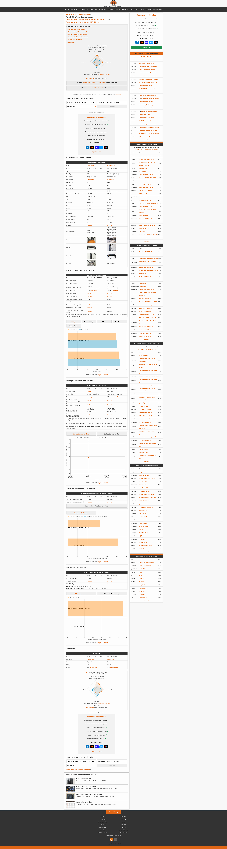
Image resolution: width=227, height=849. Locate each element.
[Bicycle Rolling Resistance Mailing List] (115, 841)
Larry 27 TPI (142, 585)
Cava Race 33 (142, 286)
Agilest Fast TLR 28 (144, 222)
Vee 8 (140, 572)
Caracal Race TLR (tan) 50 (146, 326)
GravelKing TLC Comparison (148, 111)
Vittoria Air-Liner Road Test (146, 108)
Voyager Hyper (143, 481)
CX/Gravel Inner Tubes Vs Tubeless (148, 79)
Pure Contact (142, 513)
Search (136, 10)
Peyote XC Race (143, 449)
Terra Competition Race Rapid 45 (147, 322)
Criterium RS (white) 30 (145, 238)
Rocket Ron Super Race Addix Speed (147, 444)
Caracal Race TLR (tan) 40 (146, 267)
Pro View (148, 10)
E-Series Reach (143, 517)
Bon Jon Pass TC (143, 472)
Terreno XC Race (143, 406)
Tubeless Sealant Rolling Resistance (149, 127)
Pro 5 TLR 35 (142, 273)
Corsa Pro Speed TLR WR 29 (146, 159)
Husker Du (142, 581)
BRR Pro (123, 816)
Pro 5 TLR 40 (142, 283)
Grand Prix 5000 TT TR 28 (146, 174)
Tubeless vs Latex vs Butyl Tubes (148, 130)
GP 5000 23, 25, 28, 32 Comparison (148, 124)
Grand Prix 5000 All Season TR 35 (148, 302)
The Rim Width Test (144, 114)
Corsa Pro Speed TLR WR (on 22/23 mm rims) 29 (147, 163)
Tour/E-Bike (102, 10)
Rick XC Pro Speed (144, 394)
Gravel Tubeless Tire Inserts (147, 69)
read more (118, 94)
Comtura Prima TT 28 (145, 200)
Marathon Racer (143, 533)
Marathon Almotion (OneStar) (147, 478)
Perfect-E (141, 548)
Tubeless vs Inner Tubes (145, 137)
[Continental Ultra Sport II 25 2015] (111, 242)
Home (67, 10)
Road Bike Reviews (77, 769)
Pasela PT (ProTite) (144, 501)
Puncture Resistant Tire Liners (147, 73)
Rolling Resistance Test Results (77, 34)
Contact (123, 824)
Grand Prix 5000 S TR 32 (145, 255)
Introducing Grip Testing (146, 105)
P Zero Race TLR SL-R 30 (145, 184)
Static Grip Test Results (75, 39)
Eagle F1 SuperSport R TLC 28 (147, 225)
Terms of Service (123, 830)
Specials (117, 10)
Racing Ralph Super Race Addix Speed (148, 457)
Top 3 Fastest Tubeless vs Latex (148, 95)
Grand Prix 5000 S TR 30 (145, 215)
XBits (114, 844)
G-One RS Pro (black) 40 (145, 308)
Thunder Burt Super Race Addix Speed (148, 371)
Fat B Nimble (142, 594)
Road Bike (73, 10)
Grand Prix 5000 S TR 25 (145, 219)
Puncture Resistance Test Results (78, 37)
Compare (87, 769)
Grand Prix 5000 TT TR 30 (146, 187)
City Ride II (142, 539)
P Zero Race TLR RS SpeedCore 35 (148, 270)
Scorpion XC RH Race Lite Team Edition (148, 366)
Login (142, 10)
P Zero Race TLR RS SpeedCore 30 (148, 203)
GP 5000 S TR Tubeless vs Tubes (147, 89)
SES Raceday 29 (143, 194)
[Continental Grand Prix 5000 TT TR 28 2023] (91, 242)
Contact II (141, 529)
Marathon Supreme (144, 491)
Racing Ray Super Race (145, 412)
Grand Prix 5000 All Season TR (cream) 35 (147, 294)
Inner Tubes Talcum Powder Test (148, 66)
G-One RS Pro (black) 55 (145, 419)
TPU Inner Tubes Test (145, 60)
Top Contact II (143, 523)
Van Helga (142, 578)
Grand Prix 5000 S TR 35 (145, 252)
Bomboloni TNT (143, 588)
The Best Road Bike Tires (146, 57)
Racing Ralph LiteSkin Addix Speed (147, 432)
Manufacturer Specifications (76, 29)
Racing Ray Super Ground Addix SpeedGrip (148, 426)
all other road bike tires (104, 74)
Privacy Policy (123, 832)
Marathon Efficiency (144, 488)
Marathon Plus (143, 542)
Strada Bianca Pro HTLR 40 (146, 280)
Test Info (125, 10)
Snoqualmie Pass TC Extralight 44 (147, 262)
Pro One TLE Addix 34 (145, 298)
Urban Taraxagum (144, 526)
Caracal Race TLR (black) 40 (146, 289)
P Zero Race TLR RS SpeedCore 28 (148, 235)
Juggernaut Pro (143, 597)
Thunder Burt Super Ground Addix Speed (147, 360)
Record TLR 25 (143, 168)
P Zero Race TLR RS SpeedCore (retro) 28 (147, 211)
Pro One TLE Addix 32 (145, 330)
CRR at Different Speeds (146, 101)
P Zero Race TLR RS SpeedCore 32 (148, 258)
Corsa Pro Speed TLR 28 (145, 156)
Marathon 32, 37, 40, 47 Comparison (149, 133)
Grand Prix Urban (144, 475)
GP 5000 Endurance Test (145, 121)
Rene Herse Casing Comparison (149, 98)
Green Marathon (143, 520)
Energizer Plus (143, 510)
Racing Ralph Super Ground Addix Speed (147, 398)
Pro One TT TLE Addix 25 (145, 190)
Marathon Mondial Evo (145, 545)
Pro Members (157, 10)
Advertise (123, 827)
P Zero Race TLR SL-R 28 (145, 181)
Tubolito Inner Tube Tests (146, 117)
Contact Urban (143, 485)
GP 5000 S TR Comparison (146, 92)
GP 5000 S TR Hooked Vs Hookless (148, 82)
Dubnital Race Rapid (145, 422)
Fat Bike (110, 10)
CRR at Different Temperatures (148, 76)
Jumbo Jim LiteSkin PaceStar (147, 562)
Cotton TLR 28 (143, 197)
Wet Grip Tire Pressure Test (146, 63)
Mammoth (142, 591)
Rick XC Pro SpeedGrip (145, 409)
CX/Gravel (93, 10)
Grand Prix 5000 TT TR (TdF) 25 (147, 178)
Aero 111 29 (142, 231)
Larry (140, 575)
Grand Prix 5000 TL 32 (145, 336)
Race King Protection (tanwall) (147, 437)
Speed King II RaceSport (145, 403)
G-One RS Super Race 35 (145, 311)
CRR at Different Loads (145, 85)
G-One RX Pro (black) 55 (145, 416)
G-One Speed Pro (143, 355)
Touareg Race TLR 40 (145, 333)
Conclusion (71, 42)
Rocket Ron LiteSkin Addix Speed (148, 376)
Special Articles (102, 832)
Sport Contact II (143, 504)
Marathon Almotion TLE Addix (147, 497)
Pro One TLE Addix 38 (145, 277)
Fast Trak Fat (142, 569)
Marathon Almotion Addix (146, 494)
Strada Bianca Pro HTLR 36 (146, 314)
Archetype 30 (142, 171)
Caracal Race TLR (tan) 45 (146, 305)
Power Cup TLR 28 (144, 228)
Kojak (140, 536)
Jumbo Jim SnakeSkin (145, 565)
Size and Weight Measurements (77, 32)
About (123, 822)
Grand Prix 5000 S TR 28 (145, 206)
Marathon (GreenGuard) (146, 507)
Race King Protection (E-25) (146, 385)
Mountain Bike (83, 10)
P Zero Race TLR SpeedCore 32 (147, 318)
